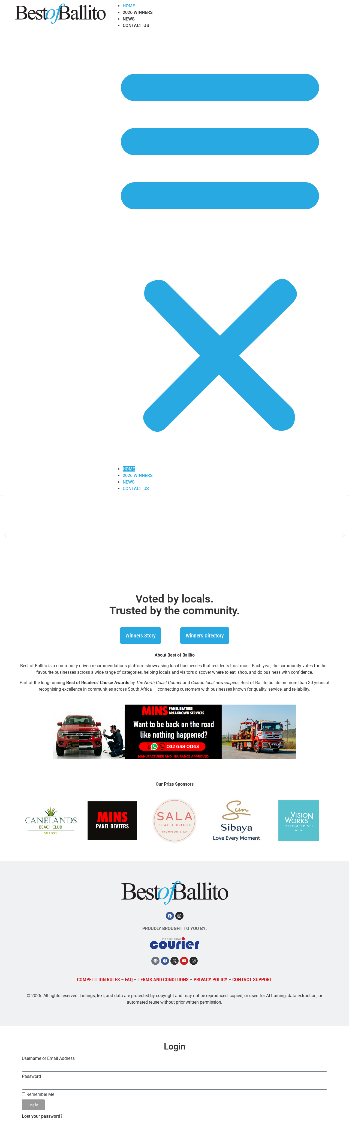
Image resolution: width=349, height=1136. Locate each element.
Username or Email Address (48, 1058)
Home (129, 5)
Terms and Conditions (163, 979)
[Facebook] (170, 916)
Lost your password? (42, 1116)
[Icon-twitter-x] (174, 961)
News (129, 19)
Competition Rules (98, 979)
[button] (220, 247)
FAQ (129, 979)
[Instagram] (179, 916)
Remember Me (39, 1094)
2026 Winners (138, 12)
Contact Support (252, 979)
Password (31, 1076)
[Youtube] (184, 961)
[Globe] (155, 961)
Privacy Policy (210, 979)
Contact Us (136, 25)
